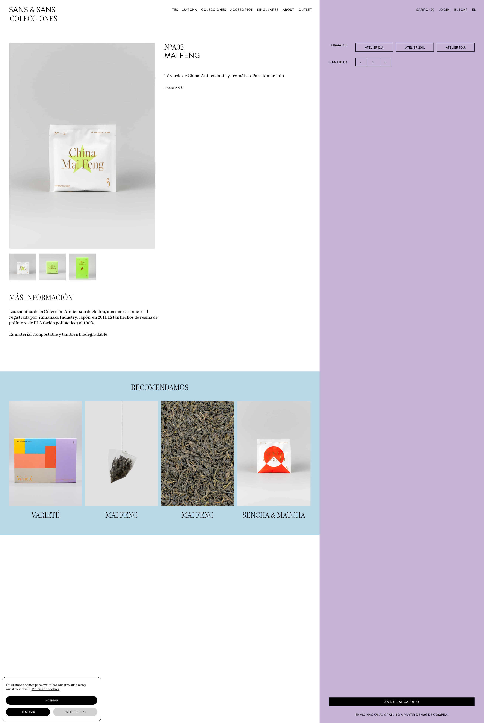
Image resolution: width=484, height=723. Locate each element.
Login (444, 9)
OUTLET (305, 9)
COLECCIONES (213, 9)
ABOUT (288, 9)
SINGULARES (268, 9)
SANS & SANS (32, 9)
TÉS (175, 9)
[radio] (374, 47)
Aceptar (51, 700)
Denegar (28, 712)
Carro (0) (425, 9)
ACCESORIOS (241, 9)
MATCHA (189, 9)
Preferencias (75, 712)
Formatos (338, 45)
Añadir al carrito (401, 702)
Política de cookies (45, 689)
